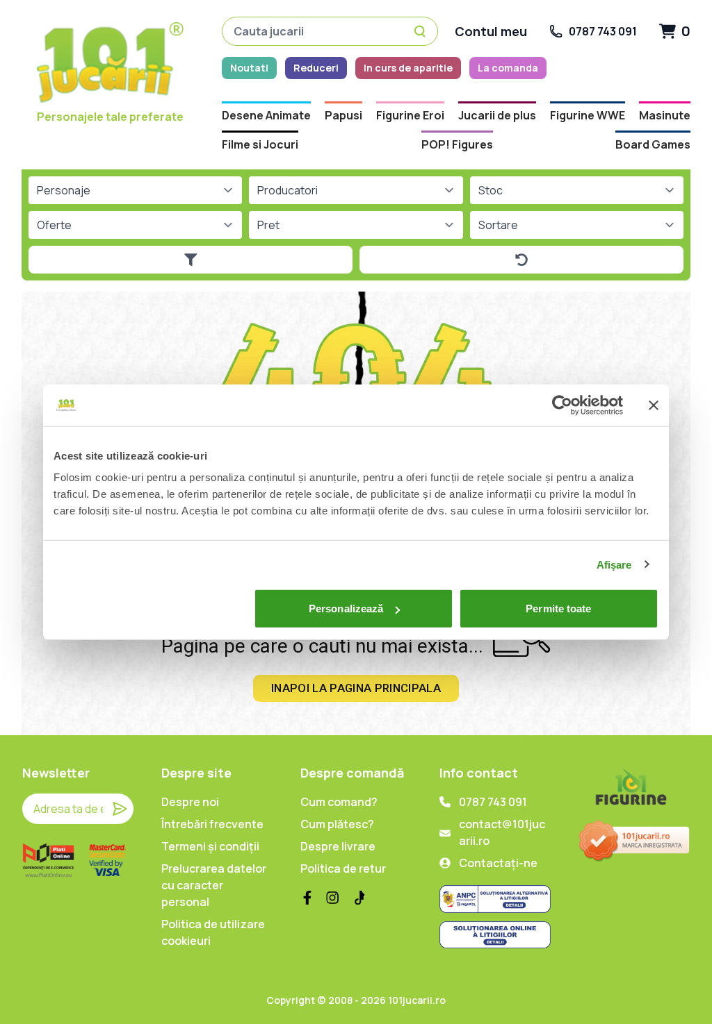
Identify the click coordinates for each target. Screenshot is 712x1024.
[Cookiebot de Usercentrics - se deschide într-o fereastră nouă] (562, 404)
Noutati (249, 67)
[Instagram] (332, 898)
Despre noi (190, 801)
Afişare (614, 564)
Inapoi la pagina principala (356, 688)
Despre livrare (337, 846)
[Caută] (422, 31)
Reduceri (316, 67)
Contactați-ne (498, 863)
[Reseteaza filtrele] (521, 260)
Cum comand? (339, 801)
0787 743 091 (493, 801)
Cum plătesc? (337, 824)
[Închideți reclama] (653, 405)
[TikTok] (357, 898)
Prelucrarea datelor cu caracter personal (213, 885)
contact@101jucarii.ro (502, 832)
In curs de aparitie (408, 67)
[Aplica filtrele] (191, 260)
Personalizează (346, 608)
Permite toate (558, 608)
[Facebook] (307, 898)
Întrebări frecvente (212, 824)
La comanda (508, 67)
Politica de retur (343, 868)
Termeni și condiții (210, 846)
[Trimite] (119, 808)
